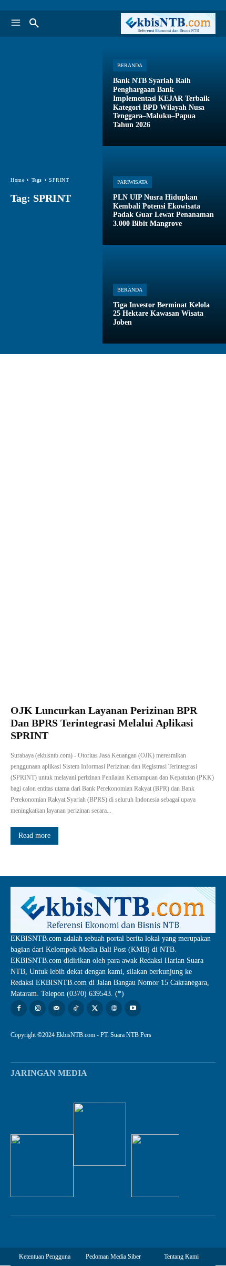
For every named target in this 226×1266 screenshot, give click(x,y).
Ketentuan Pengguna (44, 1256)
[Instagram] (37, 1008)
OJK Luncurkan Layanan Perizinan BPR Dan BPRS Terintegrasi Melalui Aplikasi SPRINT (104, 722)
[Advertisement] (113, 472)
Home (17, 180)
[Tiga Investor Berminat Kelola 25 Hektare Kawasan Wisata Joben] (164, 294)
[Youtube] (133, 1008)
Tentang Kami (181, 1256)
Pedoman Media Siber (113, 1256)
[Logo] (164, 23)
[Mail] (56, 1008)
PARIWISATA (132, 182)
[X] (95, 1008)
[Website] (114, 1008)
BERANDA (129, 65)
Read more (34, 835)
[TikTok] (76, 1008)
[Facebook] (19, 1008)
